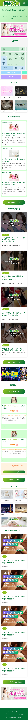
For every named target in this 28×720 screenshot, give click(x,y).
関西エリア (11, 76)
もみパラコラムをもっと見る (14, 682)
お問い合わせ (18, 711)
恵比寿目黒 (22, 64)
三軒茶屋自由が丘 (10, 64)
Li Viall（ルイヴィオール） (12, 406)
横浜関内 (16, 68)
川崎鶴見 (22, 68)
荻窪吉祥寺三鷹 (4, 53)
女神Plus (7, 500)
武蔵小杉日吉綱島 (3, 63)
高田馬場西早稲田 (22, 54)
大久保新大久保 (16, 54)
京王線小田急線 (10, 59)
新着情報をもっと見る (14, 202)
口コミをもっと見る (14, 479)
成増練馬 (22, 49)
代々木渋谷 (16, 64)
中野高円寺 (10, 54)
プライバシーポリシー (10, 714)
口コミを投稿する (14, 391)
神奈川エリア (6, 67)
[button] (26, 29)
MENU (24, 2)
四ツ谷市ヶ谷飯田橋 (22, 58)
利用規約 (20, 714)
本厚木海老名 (4, 59)
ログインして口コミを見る (14, 472)
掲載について (9, 711)
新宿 (16, 58)
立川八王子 (4, 49)
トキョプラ (7, 97)
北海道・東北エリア (11, 72)
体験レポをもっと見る (14, 362)
